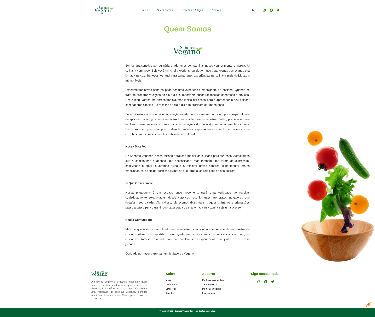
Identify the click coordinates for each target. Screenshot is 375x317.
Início (145, 10)
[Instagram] (264, 10)
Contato (216, 10)
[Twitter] (278, 10)
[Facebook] (271, 10)
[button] (253, 10)
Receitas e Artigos (192, 10)
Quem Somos (165, 10)
